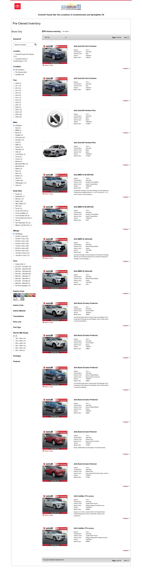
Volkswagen (20, 183)
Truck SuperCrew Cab (23, 218)
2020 (18, 102)
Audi (18, 128)
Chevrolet (20, 137)
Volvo (18, 185)
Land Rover (20, 154)
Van (17, 220)
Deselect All (60, 560)
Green (26, 295)
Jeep (18, 152)
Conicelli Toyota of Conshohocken (20, 60)
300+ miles (20, 348)
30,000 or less (21, 236)
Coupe (18, 194)
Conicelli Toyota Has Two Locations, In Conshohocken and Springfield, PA (71, 14)
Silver (15, 299)
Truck (18, 208)
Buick (18, 133)
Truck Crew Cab (21, 211)
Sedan (19, 201)
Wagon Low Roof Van (23, 225)
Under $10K (20, 264)
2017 (18, 98)
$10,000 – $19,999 (23, 266)
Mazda (18, 161)
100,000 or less (22, 253)
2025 (18, 114)
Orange (30, 295)
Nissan (18, 168)
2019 (18, 100)
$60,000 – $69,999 (22, 278)
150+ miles (20, 341)
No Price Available (22, 286)
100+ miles (20, 338)
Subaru (18, 176)
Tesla (18, 178)
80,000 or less (22, 248)
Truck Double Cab (22, 215)
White (18, 299)
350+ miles (20, 350)
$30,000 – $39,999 (23, 271)
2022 (18, 107)
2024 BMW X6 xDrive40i (83, 239)
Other (22, 299)
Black (15, 295)
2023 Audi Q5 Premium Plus (85, 110)
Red (33, 295)
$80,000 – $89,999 (22, 283)
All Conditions (19, 70)
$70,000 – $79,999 (22, 281)
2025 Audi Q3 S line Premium (85, 46)
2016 (18, 95)
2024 (18, 112)
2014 (18, 90)
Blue (18, 295)
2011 (18, 86)
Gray (22, 295)
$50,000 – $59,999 (22, 276)
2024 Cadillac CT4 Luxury (84, 496)
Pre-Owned (21, 72)
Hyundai (19, 149)
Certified (19, 74)
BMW (18, 130)
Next (125, 37)
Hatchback (20, 196)
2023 (18, 109)
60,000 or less (22, 243)
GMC (18, 145)
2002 (18, 83)
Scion (18, 173)
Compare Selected (49, 560)
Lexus (18, 156)
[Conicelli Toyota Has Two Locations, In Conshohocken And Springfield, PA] (71, 6)
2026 (18, 117)
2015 (18, 93)
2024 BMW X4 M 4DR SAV (84, 174)
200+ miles (20, 343)
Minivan (19, 199)
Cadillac (19, 135)
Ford (18, 142)
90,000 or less (22, 250)
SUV (18, 206)
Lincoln (18, 159)
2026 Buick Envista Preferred (85, 432)
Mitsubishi (19, 166)
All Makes (18, 125)
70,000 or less (22, 246)
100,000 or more (22, 255)
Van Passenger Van (23, 223)
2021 (18, 105)
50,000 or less (22, 241)
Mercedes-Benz (21, 164)
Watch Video (48, 65)
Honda (19, 147)
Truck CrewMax (21, 213)
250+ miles (20, 345)
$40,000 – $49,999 (23, 274)
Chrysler (19, 140)
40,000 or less (22, 239)
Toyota (19, 180)
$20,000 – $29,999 (23, 269)
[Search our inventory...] (36, 44)
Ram (18, 171)
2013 (18, 88)
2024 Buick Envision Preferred (86, 303)
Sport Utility (20, 203)
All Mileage (19, 234)
